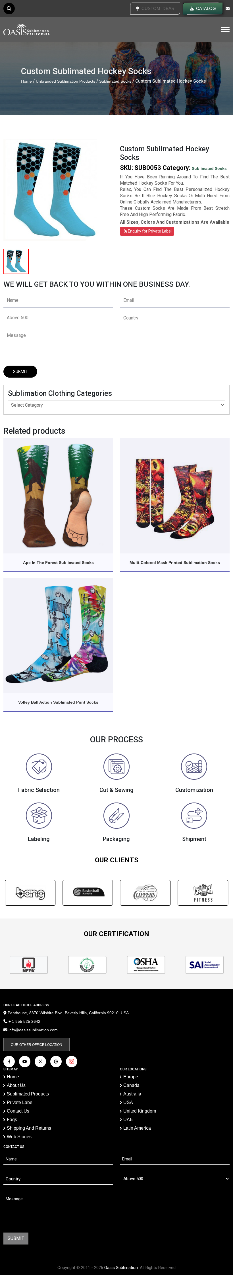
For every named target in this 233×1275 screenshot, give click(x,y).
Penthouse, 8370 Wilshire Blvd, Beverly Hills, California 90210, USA (68, 1013)
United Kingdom (139, 1111)
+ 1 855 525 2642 (23, 1021)
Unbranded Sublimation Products (65, 81)
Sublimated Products (28, 1093)
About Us (16, 1085)
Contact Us (18, 1111)
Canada (131, 1085)
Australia (132, 1093)
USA (128, 1102)
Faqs (12, 1119)
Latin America (137, 1128)
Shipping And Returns (29, 1128)
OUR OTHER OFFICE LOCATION (36, 1045)
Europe (130, 1076)
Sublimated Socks (115, 81)
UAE (128, 1119)
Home (26, 81)
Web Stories (19, 1136)
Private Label (20, 1102)
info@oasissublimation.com (33, 1030)
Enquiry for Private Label (149, 231)
